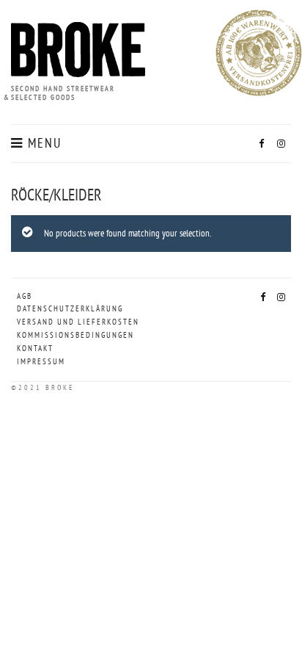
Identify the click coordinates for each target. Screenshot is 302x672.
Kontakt (35, 348)
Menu (42, 143)
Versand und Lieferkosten (78, 322)
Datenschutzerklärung (70, 308)
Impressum (41, 361)
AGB (24, 296)
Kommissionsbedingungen (75, 335)
